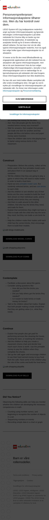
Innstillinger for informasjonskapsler (24, 114)
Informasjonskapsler (11, 91)
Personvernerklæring (32, 91)
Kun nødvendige (24, 99)
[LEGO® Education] (11, 8)
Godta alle (24, 107)
